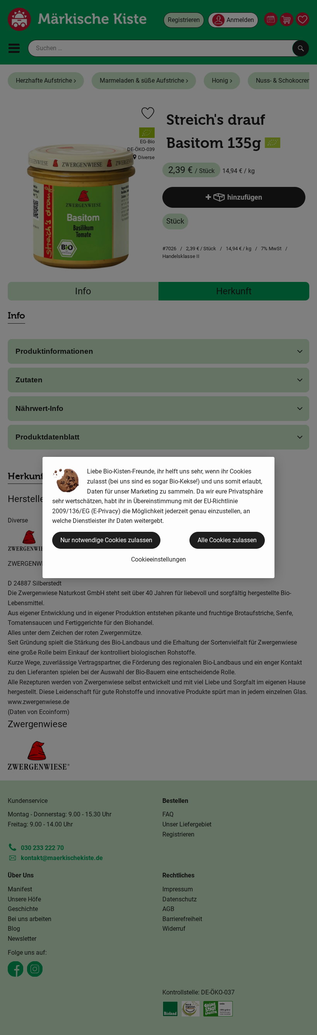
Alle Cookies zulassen (227, 540)
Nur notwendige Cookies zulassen (106, 540)
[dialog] (158, 517)
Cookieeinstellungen (158, 559)
